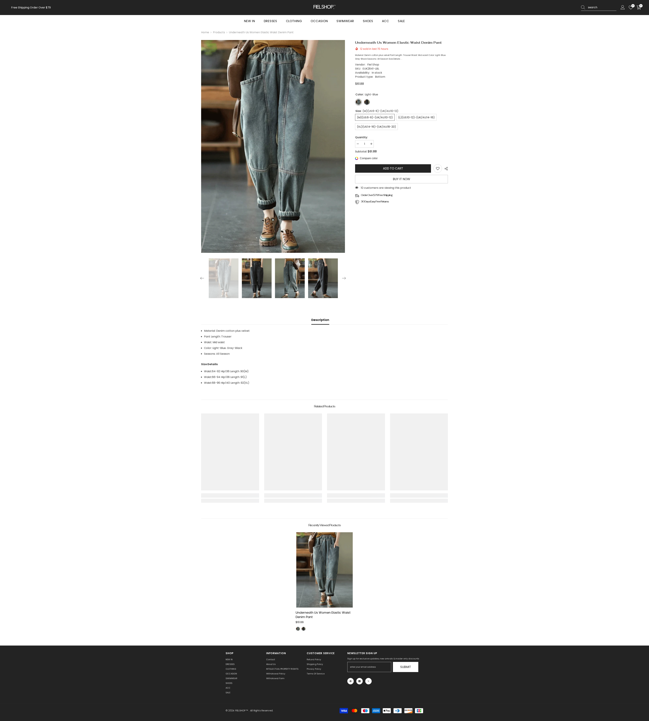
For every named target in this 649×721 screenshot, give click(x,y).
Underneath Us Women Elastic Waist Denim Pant (323, 614)
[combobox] (602, 7)
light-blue (298, 628)
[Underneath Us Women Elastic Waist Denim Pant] (325, 570)
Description (320, 320)
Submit (405, 667)
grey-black (303, 628)
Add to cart (394, 168)
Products (219, 32)
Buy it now (401, 179)
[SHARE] (445, 169)
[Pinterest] (350, 681)
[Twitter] (368, 681)
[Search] (598, 7)
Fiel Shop (373, 65)
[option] (273, 146)
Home (205, 32)
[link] (438, 168)
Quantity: (361, 137)
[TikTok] (359, 681)
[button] (202, 278)
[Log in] (623, 7)
